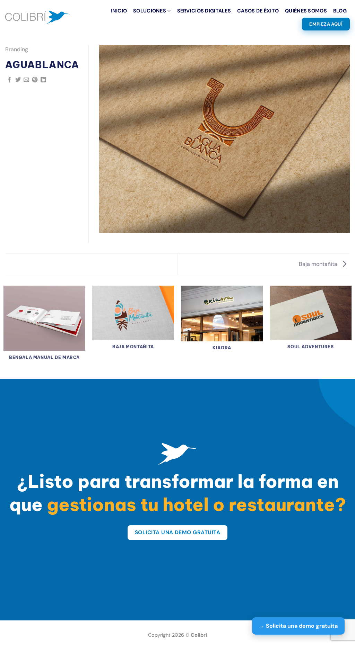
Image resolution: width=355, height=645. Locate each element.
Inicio (119, 11)
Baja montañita (319, 264)
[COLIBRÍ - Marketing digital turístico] (37, 17)
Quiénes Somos (306, 11)
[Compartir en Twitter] (18, 80)
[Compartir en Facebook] (9, 80)
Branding (16, 49)
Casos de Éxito (258, 11)
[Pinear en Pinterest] (34, 80)
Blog (340, 11)
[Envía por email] (26, 80)
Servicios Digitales (204, 11)
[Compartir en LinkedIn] (43, 80)
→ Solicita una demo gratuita (298, 625)
